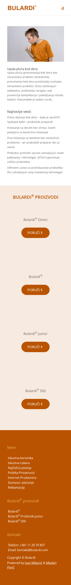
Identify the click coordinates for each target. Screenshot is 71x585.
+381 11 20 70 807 (32, 545)
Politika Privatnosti (21, 473)
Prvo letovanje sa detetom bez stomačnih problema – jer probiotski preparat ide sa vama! (33, 142)
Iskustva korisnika (20, 458)
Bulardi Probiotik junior (25, 516)
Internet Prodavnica (22, 478)
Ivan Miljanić (33, 563)
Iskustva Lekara (19, 463)
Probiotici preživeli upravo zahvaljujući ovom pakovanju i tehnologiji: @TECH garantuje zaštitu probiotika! (35, 157)
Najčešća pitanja (19, 468)
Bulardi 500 (17, 521)
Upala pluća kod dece (22, 69)
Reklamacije (16, 487)
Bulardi (14, 511)
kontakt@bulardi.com (32, 550)
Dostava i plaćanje (21, 482)
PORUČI (33, 232)
